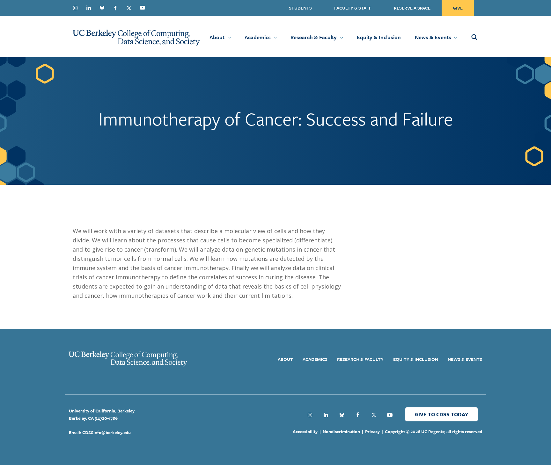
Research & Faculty (313, 37)
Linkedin (88, 7)
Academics (258, 37)
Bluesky (102, 7)
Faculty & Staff (352, 7)
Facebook (115, 8)
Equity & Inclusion (379, 37)
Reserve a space (412, 7)
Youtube (142, 7)
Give (458, 7)
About (216, 37)
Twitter (129, 8)
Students (300, 7)
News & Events (433, 37)
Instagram (75, 8)
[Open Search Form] (483, 36)
